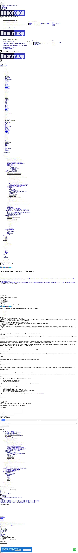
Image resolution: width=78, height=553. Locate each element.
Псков (6, 121)
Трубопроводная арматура (11, 231)
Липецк (6, 104)
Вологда (6, 84)
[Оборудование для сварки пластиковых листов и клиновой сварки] (15, 24)
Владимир (6, 82)
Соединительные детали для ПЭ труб (7, 525)
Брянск (6, 78)
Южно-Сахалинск (8, 148)
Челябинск (7, 144)
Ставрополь (7, 132)
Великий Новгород (8, 79)
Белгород (6, 75)
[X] (5, 267)
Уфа (5, 140)
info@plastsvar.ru (4, 264)
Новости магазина (4, 488)
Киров (6, 96)
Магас (6, 106)
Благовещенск (7, 77)
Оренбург (6, 116)
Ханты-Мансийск (8, 142)
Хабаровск (7, 141)
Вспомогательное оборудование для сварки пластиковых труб (18, 203)
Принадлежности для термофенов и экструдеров (52, 282)
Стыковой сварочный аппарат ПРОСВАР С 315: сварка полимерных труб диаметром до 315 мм (17, 502)
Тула (5, 136)
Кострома (6, 97)
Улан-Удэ (6, 138)
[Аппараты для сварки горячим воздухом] (15, 19)
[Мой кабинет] (1, 50)
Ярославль (6, 150)
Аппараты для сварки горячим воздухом (14, 159)
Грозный (6, 87)
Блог (1, 533)
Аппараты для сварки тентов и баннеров (36, 282)
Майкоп (6, 107)
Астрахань (6, 73)
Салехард (6, 124)
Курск (6, 102)
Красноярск (7, 100)
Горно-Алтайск (7, 86)
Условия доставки (3, 529)
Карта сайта (2, 535)
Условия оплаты (3, 528)
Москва (6, 109)
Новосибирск (7, 113)
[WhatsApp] (8, 267)
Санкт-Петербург (8, 126)
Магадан (6, 105)
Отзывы (1, 518)
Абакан (6, 70)
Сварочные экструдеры (13, 167)
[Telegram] (11, 267)
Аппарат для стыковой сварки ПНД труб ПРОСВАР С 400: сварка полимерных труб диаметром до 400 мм (19, 501)
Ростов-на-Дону (7, 122)
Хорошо (27, 549)
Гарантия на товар (3, 530)
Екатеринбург (7, 88)
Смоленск (6, 131)
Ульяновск (6, 139)
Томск (6, 135)
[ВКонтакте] (1, 267)
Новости (2, 519)
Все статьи (2, 499)
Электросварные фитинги (13, 221)
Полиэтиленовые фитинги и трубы (13, 217)
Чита (5, 146)
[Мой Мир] (4, 267)
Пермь (6, 118)
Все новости (2, 491)
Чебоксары (7, 143)
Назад (6, 155)
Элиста (6, 147)
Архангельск (7, 72)
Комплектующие (12, 189)
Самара (6, 125)
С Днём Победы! (3, 495)
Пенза (6, 117)
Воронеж (6, 85)
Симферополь (7, 130)
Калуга (6, 94)
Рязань (6, 123)
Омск (6, 114)
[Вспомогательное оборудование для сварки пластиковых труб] (15, 42)
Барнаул (6, 74)
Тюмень (6, 137)
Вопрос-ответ (2, 534)
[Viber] (7, 267)
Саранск (6, 127)
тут (17, 383)
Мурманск (6, 110)
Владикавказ (7, 81)
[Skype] (10, 267)
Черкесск (6, 145)
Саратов (6, 128)
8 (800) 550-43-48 (3, 7)
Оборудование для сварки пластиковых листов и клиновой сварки (19, 212)
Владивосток (7, 80)
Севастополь (7, 129)
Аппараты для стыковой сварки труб (15, 181)
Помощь (1, 527)
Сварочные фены (64, 282)
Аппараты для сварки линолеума (23, 282)
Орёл (6, 115)
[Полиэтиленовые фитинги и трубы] (15, 26)
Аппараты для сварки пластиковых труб (14, 173)
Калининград (7, 93)
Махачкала (7, 108)
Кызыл (6, 103)
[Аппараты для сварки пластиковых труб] (15, 21)
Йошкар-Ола (7, 91)
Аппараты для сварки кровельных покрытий (8, 282)
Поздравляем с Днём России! (5, 493)
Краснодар (7, 99)
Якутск (6, 149)
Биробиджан (7, 76)
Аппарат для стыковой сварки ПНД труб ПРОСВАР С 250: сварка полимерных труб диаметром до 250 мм (19, 500)
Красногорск (7, 98)
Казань (6, 92)
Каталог (6, 156)
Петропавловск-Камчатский (10, 120)
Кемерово (6, 95)
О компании (7, 249)
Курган (6, 101)
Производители (3, 531)
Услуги (6, 237)
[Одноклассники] (2, 267)
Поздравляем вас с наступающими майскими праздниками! (11, 497)
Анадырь (6, 71)
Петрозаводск (7, 119)
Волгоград (6, 83)
